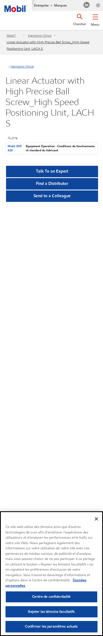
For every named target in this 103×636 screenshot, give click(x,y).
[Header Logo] (16, 6)
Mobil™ (11, 35)
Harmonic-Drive (39, 35)
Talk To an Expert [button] (52, 171)
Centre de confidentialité (51, 596)
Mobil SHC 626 (15, 148)
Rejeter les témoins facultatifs (51, 611)
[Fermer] (96, 519)
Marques (60, 5)
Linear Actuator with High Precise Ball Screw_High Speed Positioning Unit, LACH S (48, 45)
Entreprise (41, 5)
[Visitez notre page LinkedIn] (86, 5)
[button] (95, 19)
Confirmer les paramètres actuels (51, 626)
